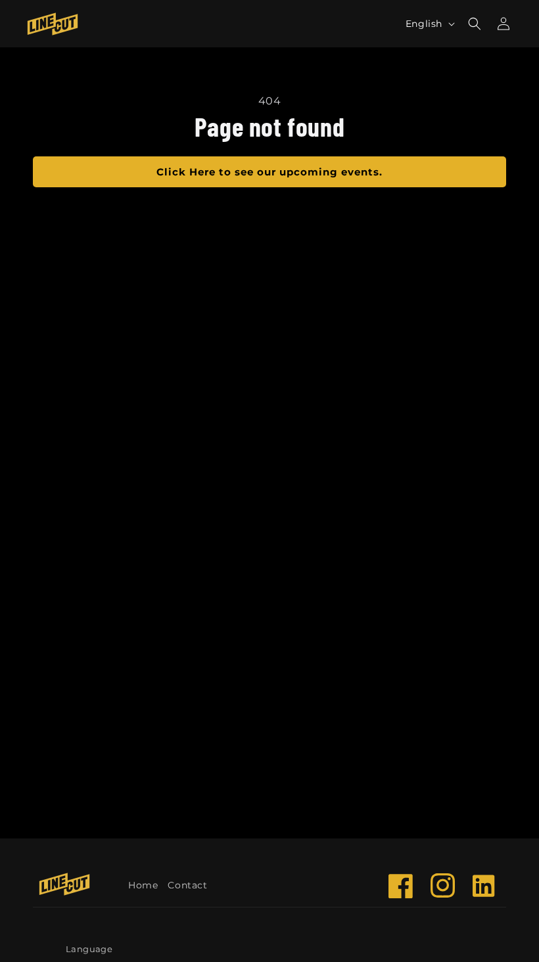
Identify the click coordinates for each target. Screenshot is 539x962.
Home (143, 885)
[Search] (474, 23)
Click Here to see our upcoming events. (269, 172)
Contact (187, 885)
